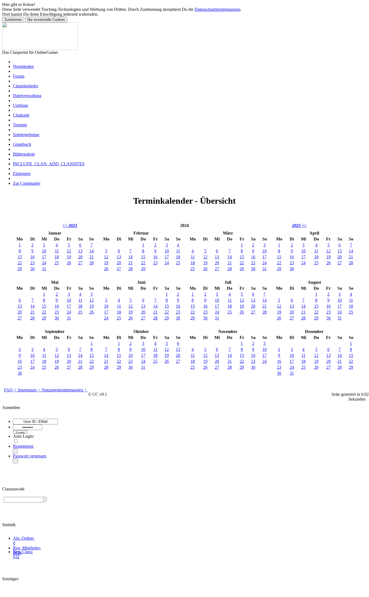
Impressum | (30, 390)
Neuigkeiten (23, 66)
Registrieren (23, 446)
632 (16, 556)
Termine (20, 125)
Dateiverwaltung (27, 95)
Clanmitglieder (25, 86)
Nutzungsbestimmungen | (65, 390)
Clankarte (21, 115)
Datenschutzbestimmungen (217, 9)
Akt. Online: (23, 538)
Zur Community (27, 183)
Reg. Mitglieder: (27, 548)
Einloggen (22, 173)
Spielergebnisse (26, 134)
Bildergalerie (24, 154)
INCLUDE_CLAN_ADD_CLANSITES (49, 163)
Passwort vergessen (29, 456)
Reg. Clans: (23, 551)
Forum (18, 76)
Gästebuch (22, 144)
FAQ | (11, 390)
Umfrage (20, 105)
